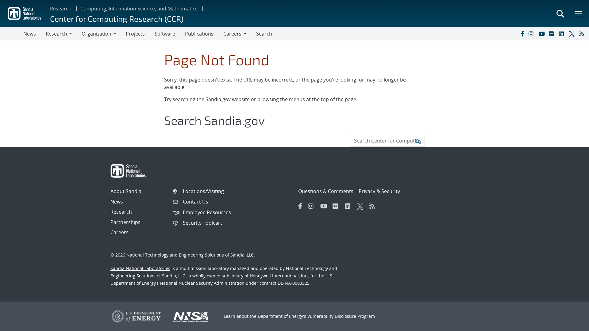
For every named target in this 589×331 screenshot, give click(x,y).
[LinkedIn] (562, 33)
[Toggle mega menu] (578, 13)
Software (165, 33)
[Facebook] (522, 33)
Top (570, 324)
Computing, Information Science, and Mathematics (139, 8)
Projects (135, 33)
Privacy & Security (379, 191)
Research (60, 8)
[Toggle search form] (560, 13)
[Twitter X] (572, 33)
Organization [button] (96, 33)
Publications (199, 33)
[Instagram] (532, 33)
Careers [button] (232, 33)
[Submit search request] (417, 140)
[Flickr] (552, 33)
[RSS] (583, 33)
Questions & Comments (325, 191)
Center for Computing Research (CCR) (116, 18)
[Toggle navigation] (11, 33)
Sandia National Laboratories (140, 268)
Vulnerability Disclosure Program (341, 316)
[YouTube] (542, 33)
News (29, 33)
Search (264, 33)
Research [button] (56, 33)
